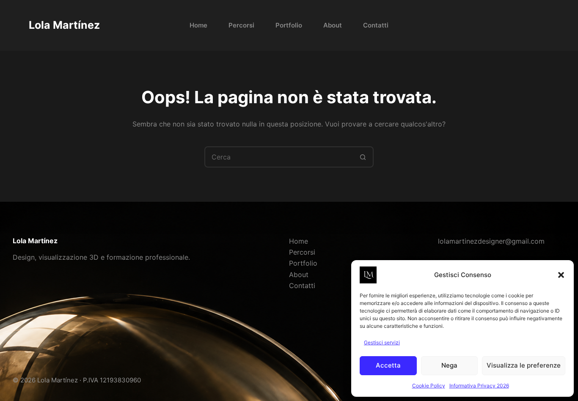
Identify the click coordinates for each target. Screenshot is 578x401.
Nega (449, 365)
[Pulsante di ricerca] (363, 157)
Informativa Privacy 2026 (479, 385)
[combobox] (279, 157)
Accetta (388, 365)
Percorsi (241, 25)
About (332, 25)
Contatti (375, 25)
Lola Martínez (64, 25)
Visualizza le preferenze (524, 365)
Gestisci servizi (382, 342)
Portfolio (288, 25)
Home (198, 25)
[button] (561, 275)
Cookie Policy (428, 385)
